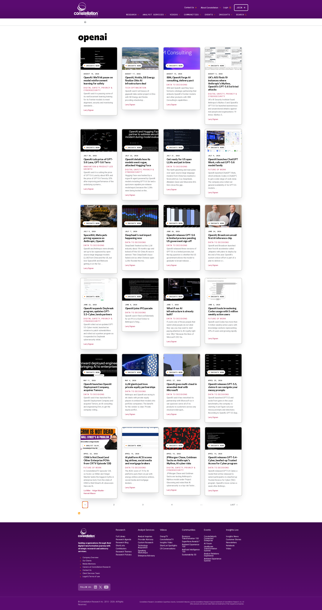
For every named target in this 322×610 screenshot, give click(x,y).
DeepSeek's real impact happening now (138, 236)
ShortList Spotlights (168, 545)
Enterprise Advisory (146, 555)
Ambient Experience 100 (190, 545)
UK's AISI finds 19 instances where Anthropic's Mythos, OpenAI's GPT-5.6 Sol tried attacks (223, 83)
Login (225, 8)
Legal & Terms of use (91, 576)
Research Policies (124, 554)
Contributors (121, 548)
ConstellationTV (167, 539)
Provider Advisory (145, 539)
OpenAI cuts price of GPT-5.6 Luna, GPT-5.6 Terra (98, 161)
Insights (224, 14)
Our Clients (87, 561)
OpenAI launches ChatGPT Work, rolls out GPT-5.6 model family (223, 162)
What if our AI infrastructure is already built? (180, 311)
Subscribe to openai (79, 513)
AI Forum (208, 543)
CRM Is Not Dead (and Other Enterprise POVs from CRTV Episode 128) (97, 460)
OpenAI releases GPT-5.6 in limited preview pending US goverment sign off (181, 238)
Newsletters (231, 542)
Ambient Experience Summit (212, 560)
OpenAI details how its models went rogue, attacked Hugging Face (138, 162)
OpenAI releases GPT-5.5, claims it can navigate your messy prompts (223, 387)
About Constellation (209, 7)
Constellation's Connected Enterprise (210, 538)
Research (131, 14)
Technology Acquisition (143, 546)
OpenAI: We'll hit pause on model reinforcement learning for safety (98, 80)
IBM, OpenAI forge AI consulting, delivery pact (180, 79)
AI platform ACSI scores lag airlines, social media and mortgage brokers (138, 460)
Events (209, 14)
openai (92, 36)
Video (228, 548)
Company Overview (91, 557)
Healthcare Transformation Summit (210, 548)
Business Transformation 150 (190, 537)
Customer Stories (233, 539)
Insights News (232, 536)
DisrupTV (164, 536)
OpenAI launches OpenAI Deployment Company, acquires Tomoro (98, 387)
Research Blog (122, 542)
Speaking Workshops (143, 551)
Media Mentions (89, 564)
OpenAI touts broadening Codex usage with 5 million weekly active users (223, 311)
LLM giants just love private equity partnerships (140, 385)
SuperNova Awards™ (191, 541)
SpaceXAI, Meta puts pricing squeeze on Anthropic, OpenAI (95, 238)
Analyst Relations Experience (211, 554)
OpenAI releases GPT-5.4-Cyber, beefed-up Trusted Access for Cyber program (223, 460)
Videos (174, 14)
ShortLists (120, 545)
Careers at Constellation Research (97, 567)
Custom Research (145, 542)
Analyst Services (153, 14)
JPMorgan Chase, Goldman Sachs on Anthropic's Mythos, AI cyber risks (182, 460)
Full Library (120, 536)
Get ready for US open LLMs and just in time (179, 161)
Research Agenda (123, 539)
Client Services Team (91, 573)
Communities (191, 14)
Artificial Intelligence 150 (191, 550)
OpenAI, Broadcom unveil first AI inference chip (222, 236)
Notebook (230, 545)
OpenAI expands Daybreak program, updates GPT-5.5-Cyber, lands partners (99, 311)
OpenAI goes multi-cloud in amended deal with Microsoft (182, 387)
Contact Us (189, 7)
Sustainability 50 (189, 554)
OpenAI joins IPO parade (139, 308)
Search (240, 14)
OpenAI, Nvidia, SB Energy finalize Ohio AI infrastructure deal (140, 80)
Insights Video (166, 542)
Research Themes (123, 551)
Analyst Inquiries (145, 536)
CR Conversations (167, 548)
